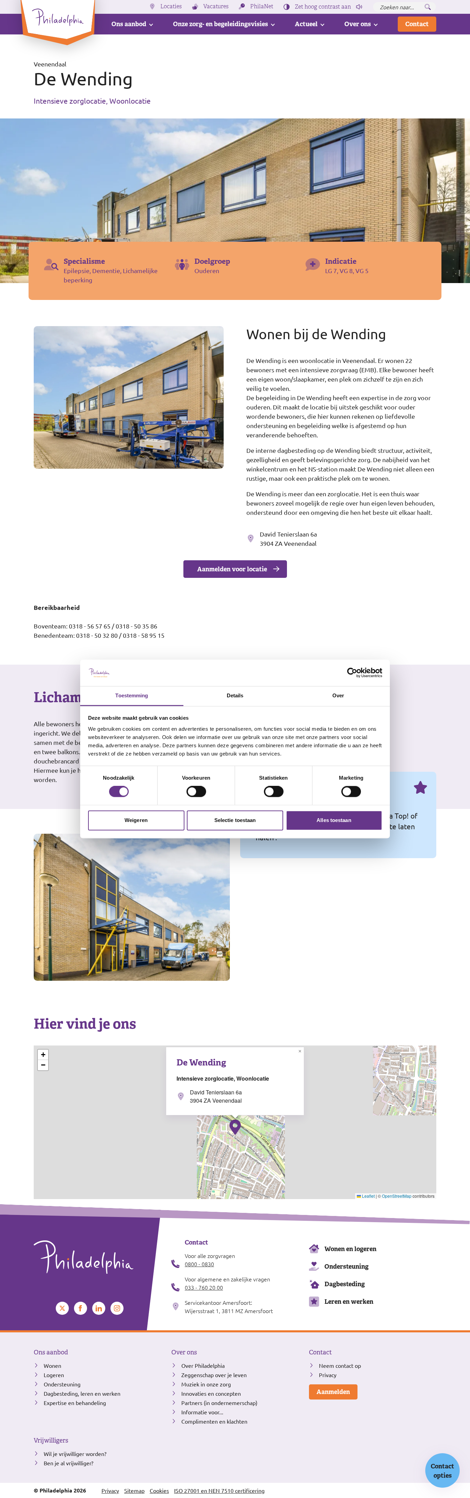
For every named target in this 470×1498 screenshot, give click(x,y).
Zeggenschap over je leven (214, 1374)
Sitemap (134, 1490)
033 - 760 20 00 (204, 1287)
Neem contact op (340, 1365)
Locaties (171, 6)
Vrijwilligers (51, 1440)
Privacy (328, 1374)
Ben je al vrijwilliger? (68, 1462)
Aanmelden (333, 1392)
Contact (417, 24)
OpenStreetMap (397, 1196)
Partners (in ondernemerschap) (219, 1402)
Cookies (159, 1490)
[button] (235, 1127)
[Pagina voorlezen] (359, 7)
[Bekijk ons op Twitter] (62, 1308)
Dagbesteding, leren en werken (82, 1393)
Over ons (357, 24)
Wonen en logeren (350, 1249)
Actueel (306, 24)
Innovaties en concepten (211, 1393)
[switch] (196, 791)
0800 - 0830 (199, 1264)
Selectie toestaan (235, 820)
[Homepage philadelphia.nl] (97, 1257)
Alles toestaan (334, 820)
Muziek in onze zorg (206, 1384)
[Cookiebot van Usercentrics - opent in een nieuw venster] (352, 673)
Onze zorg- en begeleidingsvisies (220, 24)
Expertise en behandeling (75, 1402)
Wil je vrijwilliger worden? (75, 1453)
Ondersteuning (346, 1266)
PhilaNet (261, 6)
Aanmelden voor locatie (232, 569)
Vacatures (215, 6)
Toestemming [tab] (131, 695)
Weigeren (136, 820)
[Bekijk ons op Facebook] (80, 1308)
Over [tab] (338, 695)
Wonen (52, 1365)
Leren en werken (348, 1301)
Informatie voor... (202, 1411)
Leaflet (368, 1196)
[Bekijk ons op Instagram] (117, 1308)
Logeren (54, 1374)
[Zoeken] (427, 7)
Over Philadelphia (203, 1365)
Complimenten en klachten (214, 1421)
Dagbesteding (344, 1284)
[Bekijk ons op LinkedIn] (98, 1308)
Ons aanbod (128, 24)
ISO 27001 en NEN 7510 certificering (219, 1490)
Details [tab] (235, 695)
